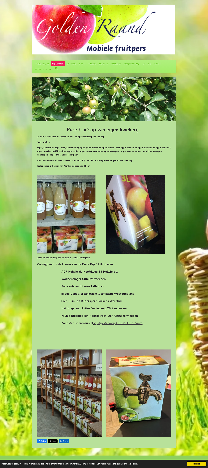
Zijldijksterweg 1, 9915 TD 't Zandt (118, 323)
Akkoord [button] (196, 464)
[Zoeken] (56, 68)
